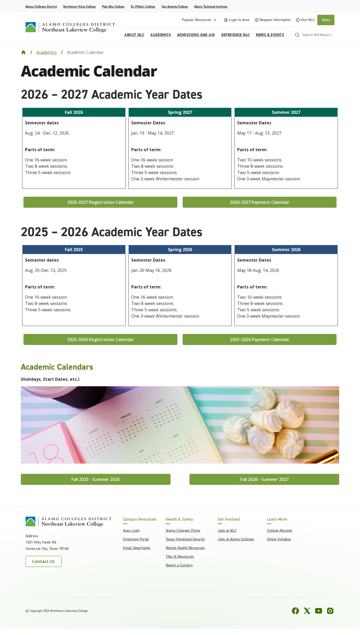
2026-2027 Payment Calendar (259, 202)
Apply (326, 19)
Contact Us (43, 561)
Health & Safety (179, 519)
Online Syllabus (279, 539)
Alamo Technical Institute (210, 6)
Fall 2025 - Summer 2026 (95, 479)
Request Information (275, 19)
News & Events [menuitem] (270, 34)
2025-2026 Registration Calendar (100, 339)
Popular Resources (196, 19)
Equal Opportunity (136, 547)
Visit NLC (308, 19)
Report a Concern (179, 565)
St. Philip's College (143, 6)
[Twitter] (307, 611)
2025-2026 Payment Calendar (259, 339)
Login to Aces (239, 19)
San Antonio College (175, 6)
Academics (46, 52)
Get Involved (229, 519)
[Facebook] (295, 611)
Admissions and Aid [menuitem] (196, 34)
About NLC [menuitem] (134, 34)
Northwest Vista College (79, 6)
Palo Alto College (113, 6)
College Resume (279, 530)
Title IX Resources (180, 556)
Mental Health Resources (185, 547)
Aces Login (131, 530)
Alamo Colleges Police (183, 530)
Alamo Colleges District (41, 6)
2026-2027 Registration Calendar (100, 202)
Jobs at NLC (227, 530)
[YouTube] (318, 611)
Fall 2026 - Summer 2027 (264, 479)
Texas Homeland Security (185, 539)
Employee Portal (136, 539)
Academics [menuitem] (160, 34)
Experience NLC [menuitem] (235, 34)
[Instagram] (330, 611)
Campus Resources (139, 519)
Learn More (277, 519)
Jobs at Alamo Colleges (236, 539)
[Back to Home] (23, 52)
